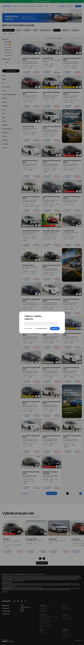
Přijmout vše (55, 328)
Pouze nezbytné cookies (41, 328)
